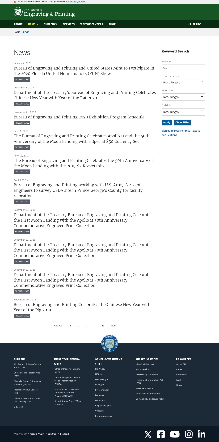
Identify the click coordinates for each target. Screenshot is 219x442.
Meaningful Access (145, 364)
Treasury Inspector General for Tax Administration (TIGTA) (67, 381)
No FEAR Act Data (144, 388)
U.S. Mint (18, 407)
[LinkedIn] (200, 436)
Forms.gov (100, 400)
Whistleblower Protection (148, 394)
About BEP (181, 364)
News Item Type (171, 76)
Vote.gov (99, 411)
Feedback (64, 434)
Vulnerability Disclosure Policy (150, 399)
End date (166, 105)
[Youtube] (174, 436)
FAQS (178, 380)
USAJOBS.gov (101, 379)
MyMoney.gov (102, 390)
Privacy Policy (142, 369)
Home (17, 32)
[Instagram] (188, 436)
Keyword (167, 61)
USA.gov (99, 374)
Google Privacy (37, 434)
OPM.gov (99, 385)
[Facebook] (160, 436)
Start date (167, 90)
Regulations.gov (103, 406)
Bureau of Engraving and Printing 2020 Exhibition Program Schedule (79, 117)
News (179, 385)
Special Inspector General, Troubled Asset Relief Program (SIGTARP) (67, 392)
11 (103, 325)
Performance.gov (103, 416)
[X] (148, 436)
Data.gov (99, 395)
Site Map (52, 434)
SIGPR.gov (100, 369)
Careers (180, 369)
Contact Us (181, 375)
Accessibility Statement (147, 375)
